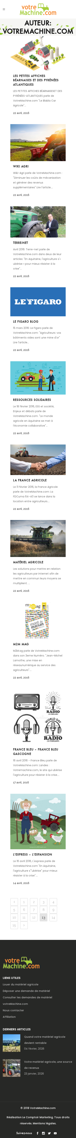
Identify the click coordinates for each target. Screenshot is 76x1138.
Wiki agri (21, 166)
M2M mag (21, 644)
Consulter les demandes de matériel (27, 997)
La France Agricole (30, 480)
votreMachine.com (15, 1004)
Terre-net (20, 243)
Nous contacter (13, 1010)
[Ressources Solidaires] (38, 378)
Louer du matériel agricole (20, 984)
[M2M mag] (38, 620)
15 (14, 925)
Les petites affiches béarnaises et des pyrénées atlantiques (36, 80)
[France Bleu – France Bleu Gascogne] (38, 716)
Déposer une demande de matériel (26, 991)
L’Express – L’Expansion (32, 854)
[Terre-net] (38, 222)
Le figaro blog (26, 322)
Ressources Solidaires (32, 400)
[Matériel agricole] (38, 538)
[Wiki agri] (38, 142)
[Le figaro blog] (38, 301)
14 (53, 917)
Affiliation (9, 1017)
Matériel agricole (28, 562)
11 (24, 917)
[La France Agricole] (38, 460)
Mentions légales (44, 1123)
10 (14, 917)
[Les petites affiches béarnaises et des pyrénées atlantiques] (38, 53)
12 (33, 917)
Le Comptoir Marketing (37, 1117)
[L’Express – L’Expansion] (38, 821)
